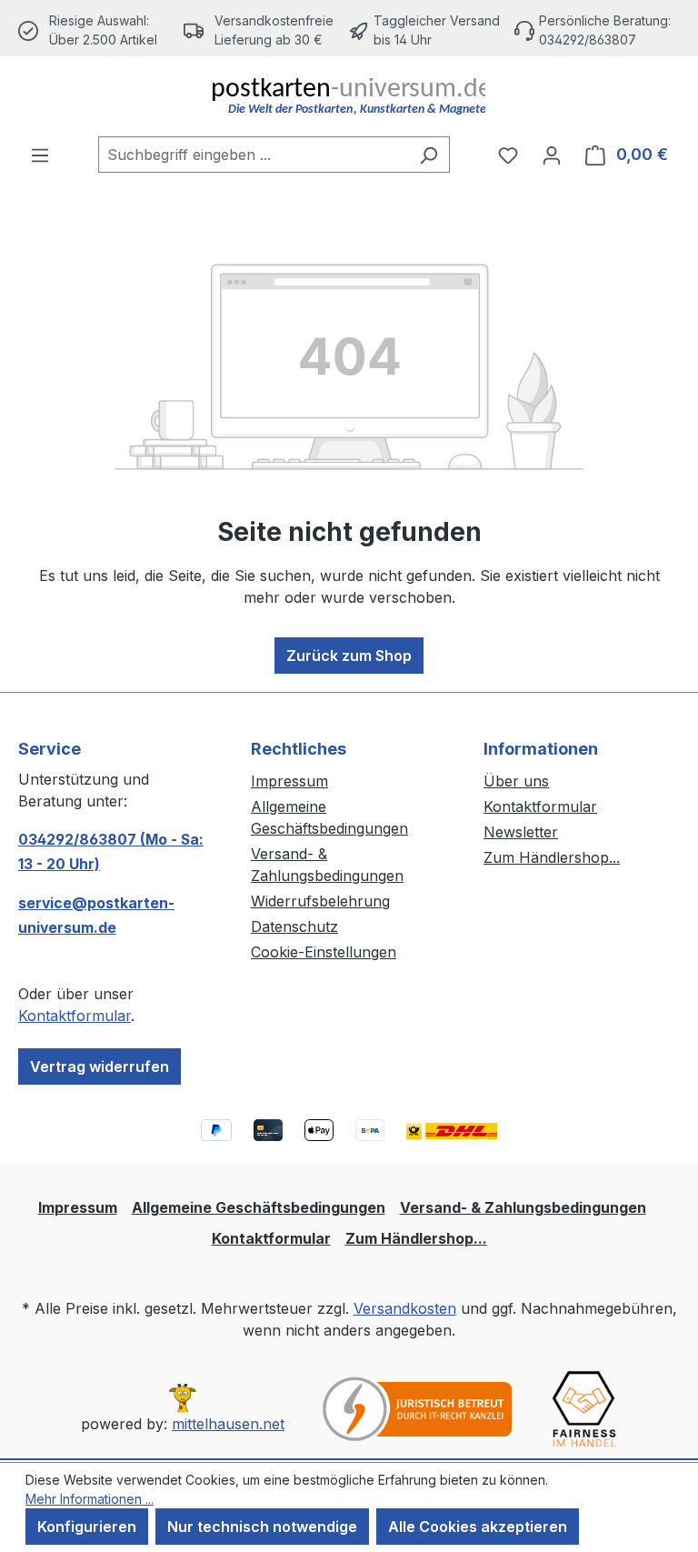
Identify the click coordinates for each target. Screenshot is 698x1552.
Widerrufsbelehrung (320, 901)
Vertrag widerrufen (99, 1066)
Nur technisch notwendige (262, 1526)
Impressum (289, 781)
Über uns (516, 781)
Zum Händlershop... (552, 857)
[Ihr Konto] (551, 154)
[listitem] (266, 30)
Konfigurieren (86, 1526)
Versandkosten (405, 1308)
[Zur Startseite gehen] (349, 96)
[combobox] (253, 154)
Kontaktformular (74, 1015)
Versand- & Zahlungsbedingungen (523, 1207)
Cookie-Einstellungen (323, 952)
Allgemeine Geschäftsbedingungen (258, 1207)
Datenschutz (294, 926)
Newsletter (521, 832)
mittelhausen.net (228, 1424)
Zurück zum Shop (349, 655)
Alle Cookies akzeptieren (477, 1526)
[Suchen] (428, 154)
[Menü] (40, 154)
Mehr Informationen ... (89, 1499)
